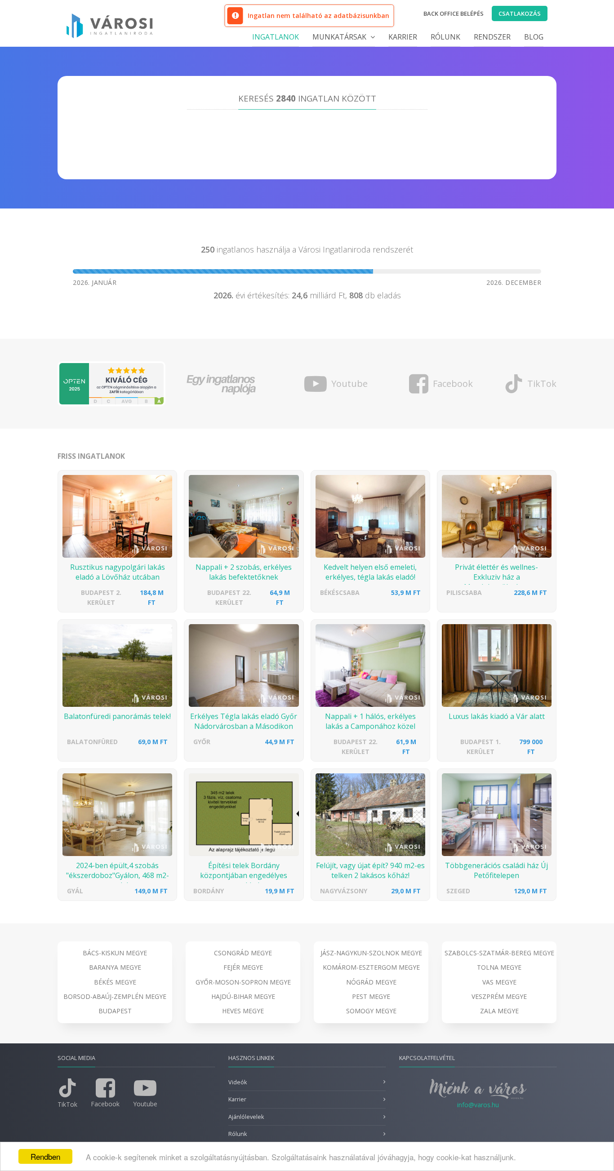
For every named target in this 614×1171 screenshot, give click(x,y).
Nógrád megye (371, 982)
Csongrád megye (243, 953)
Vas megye (499, 982)
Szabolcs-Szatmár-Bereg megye (499, 953)
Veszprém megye (499, 996)
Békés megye (115, 982)
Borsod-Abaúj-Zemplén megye (114, 996)
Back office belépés (453, 13)
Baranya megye (115, 967)
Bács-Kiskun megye (115, 953)
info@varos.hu (478, 1104)
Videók (237, 1082)
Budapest (115, 1011)
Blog (533, 37)
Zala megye (499, 1011)
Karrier (402, 37)
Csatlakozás (519, 13)
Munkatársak (340, 37)
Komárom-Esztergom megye (371, 967)
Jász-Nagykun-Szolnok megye (371, 953)
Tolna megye (499, 967)
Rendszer (492, 37)
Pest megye (371, 996)
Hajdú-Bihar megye (243, 996)
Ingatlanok (275, 37)
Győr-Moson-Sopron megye (243, 982)
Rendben (45, 1156)
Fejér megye (243, 967)
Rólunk (445, 37)
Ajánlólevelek (246, 1117)
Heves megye (243, 1011)
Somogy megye (371, 1011)
